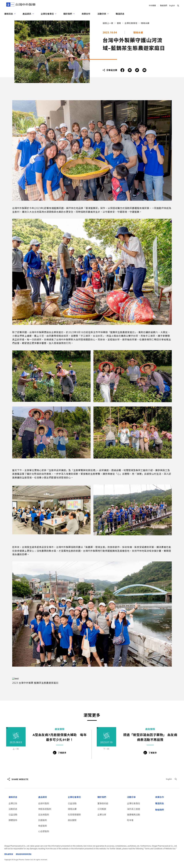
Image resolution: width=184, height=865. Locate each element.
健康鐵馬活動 (133, 814)
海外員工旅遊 (133, 809)
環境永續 (145, 23)
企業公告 (13, 803)
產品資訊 (42, 797)
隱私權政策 (8, 854)
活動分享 (131, 797)
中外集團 (152, 5)
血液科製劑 (43, 803)
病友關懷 (72, 820)
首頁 (119, 23)
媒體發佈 (13, 820)
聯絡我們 (163, 5)
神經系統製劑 (44, 809)
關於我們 (101, 797)
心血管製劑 (43, 831)
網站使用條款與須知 (23, 854)
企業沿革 (101, 814)
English (172, 5)
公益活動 (13, 814)
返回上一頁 (108, 23)
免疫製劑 (42, 825)
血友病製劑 (43, 814)
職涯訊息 (120, 13)
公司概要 (101, 809)
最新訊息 (13, 797)
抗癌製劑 (42, 820)
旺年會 (130, 820)
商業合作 (86, 13)
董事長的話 (102, 803)
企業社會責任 (131, 23)
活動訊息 (13, 809)
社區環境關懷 (74, 814)
